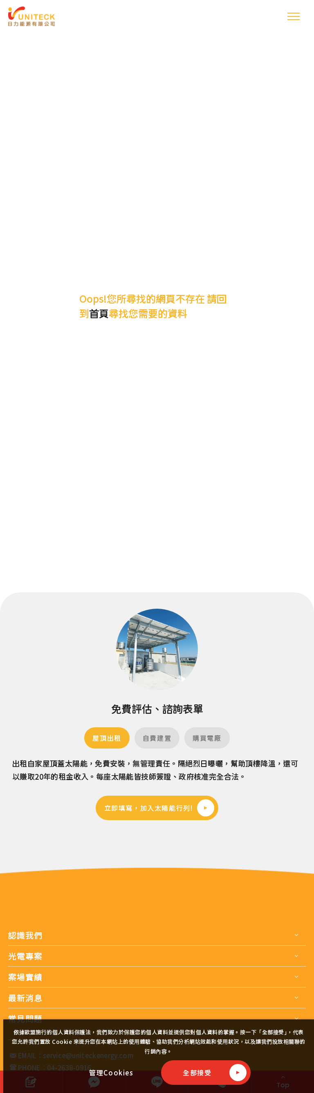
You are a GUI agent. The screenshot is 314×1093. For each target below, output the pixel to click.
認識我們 (25, 935)
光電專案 (25, 956)
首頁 (99, 313)
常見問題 (25, 1018)
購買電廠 (207, 738)
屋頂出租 (106, 738)
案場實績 (25, 977)
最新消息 (25, 998)
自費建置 (157, 738)
